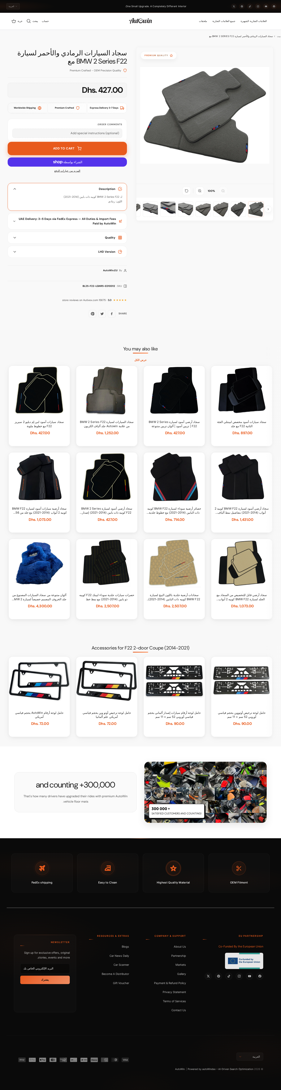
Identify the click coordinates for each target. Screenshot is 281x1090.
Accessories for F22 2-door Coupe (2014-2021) (140, 648)
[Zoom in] (200, 191)
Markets (180, 964)
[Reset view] (186, 191)
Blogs (125, 946)
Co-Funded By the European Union (240, 946)
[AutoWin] (140, 21)
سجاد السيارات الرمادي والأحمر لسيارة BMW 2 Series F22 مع (241, 36)
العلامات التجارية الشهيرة (254, 21)
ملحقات (203, 21)
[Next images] (268, 209)
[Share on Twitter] (102, 314)
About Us (180, 946)
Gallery (181, 973)
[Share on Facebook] (111, 314)
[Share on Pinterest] (92, 314)
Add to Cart (64, 148)
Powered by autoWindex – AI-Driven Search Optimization (220, 1069)
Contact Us (178, 1010)
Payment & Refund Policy (170, 983)
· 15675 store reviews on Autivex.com (87, 300)
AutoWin (180, 1069)
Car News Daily (119, 955)
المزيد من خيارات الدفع (67, 171)
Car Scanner (121, 964)
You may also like (140, 349)
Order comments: (109, 124)
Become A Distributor (115, 973)
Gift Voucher (121, 983)
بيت (279, 36)
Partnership (178, 955)
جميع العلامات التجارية (223, 21)
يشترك (45, 979)
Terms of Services (174, 1001)
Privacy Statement (174, 992)
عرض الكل (140, 359)
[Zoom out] (223, 191)
